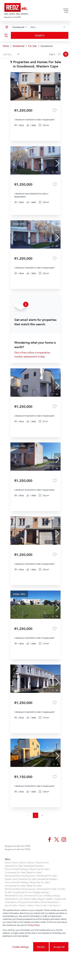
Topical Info (60, 898)
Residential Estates (33, 865)
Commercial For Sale (15, 872)
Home (6, 46)
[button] (26, 27)
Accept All (58, 947)
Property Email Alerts (29, 902)
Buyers (41, 898)
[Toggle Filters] (6, 35)
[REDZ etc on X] (56, 839)
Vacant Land (42, 862)
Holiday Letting (40, 892)
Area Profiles (30, 898)
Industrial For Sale (13, 865)
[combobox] (45, 27)
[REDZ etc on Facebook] (49, 839)
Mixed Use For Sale (39, 869)
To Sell (61, 889)
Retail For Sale (34, 872)
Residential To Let (13, 895)
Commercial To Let (22, 892)
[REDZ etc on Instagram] (63, 839)
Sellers (50, 898)
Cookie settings (20, 947)
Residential (18, 46)
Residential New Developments (20, 875)
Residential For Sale (46, 875)
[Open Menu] (65, 10)
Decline (41, 947)
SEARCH (39, 35)
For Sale (32, 46)
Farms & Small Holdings (16, 869)
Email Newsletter (50, 902)
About (23, 862)
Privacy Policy (34, 925)
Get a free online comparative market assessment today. (32, 354)
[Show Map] (65, 54)
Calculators (11, 902)
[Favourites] (55, 110)
